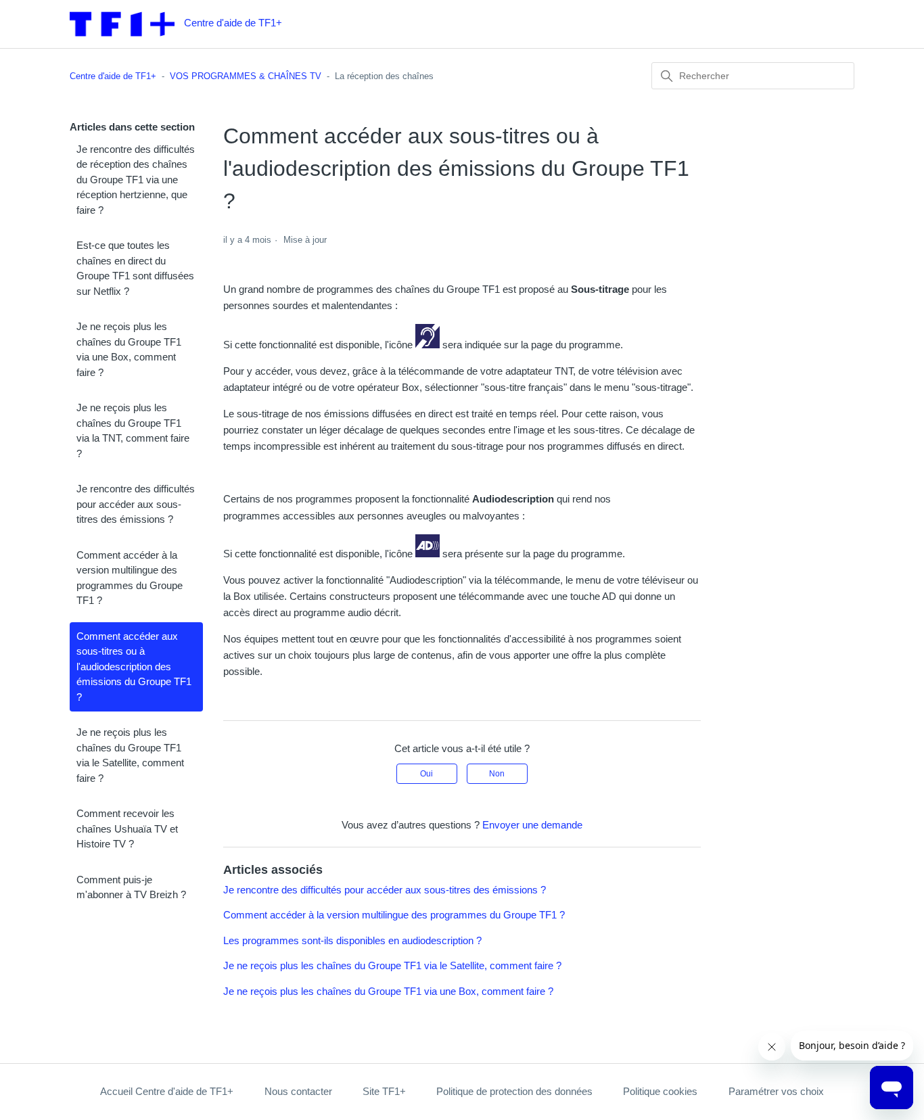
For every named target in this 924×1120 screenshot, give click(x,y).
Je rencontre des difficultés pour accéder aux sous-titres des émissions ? (135, 504)
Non (497, 773)
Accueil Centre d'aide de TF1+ (166, 1091)
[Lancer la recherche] (667, 76)
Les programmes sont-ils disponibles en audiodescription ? (352, 940)
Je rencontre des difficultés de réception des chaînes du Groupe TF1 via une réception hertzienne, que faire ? (135, 179)
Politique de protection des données (514, 1091)
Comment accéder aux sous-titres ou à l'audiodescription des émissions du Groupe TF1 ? (133, 666)
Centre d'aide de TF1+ (113, 76)
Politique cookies (660, 1091)
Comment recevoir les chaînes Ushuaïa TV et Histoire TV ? (127, 828)
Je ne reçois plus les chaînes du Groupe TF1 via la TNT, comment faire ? (132, 430)
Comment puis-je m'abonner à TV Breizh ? (131, 887)
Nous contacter (298, 1091)
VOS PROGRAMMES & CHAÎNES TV (245, 76)
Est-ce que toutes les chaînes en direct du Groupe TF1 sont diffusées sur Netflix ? (135, 268)
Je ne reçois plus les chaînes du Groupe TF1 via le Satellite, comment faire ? (130, 755)
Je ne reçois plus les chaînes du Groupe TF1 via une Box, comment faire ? (128, 349)
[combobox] (752, 75)
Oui (426, 773)
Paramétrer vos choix (776, 1091)
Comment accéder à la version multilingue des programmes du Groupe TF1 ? (129, 578)
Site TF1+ (384, 1091)
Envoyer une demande (532, 825)
